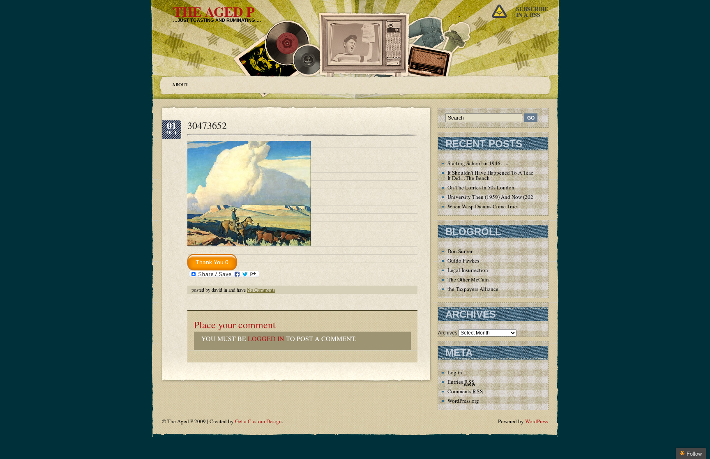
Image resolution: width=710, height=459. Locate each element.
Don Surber (460, 251)
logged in (266, 338)
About (180, 84)
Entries (461, 381)
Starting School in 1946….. (477, 163)
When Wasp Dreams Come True (482, 206)
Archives (447, 333)
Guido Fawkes (463, 260)
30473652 (207, 125)
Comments (465, 391)
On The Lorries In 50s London (480, 187)
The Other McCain (468, 279)
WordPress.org (463, 400)
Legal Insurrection (467, 270)
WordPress (536, 421)
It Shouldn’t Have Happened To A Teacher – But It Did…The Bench (500, 175)
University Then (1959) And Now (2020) (492, 197)
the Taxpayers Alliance (472, 289)
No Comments (261, 289)
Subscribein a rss (532, 12)
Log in (454, 372)
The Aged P (213, 11)
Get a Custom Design (258, 421)
